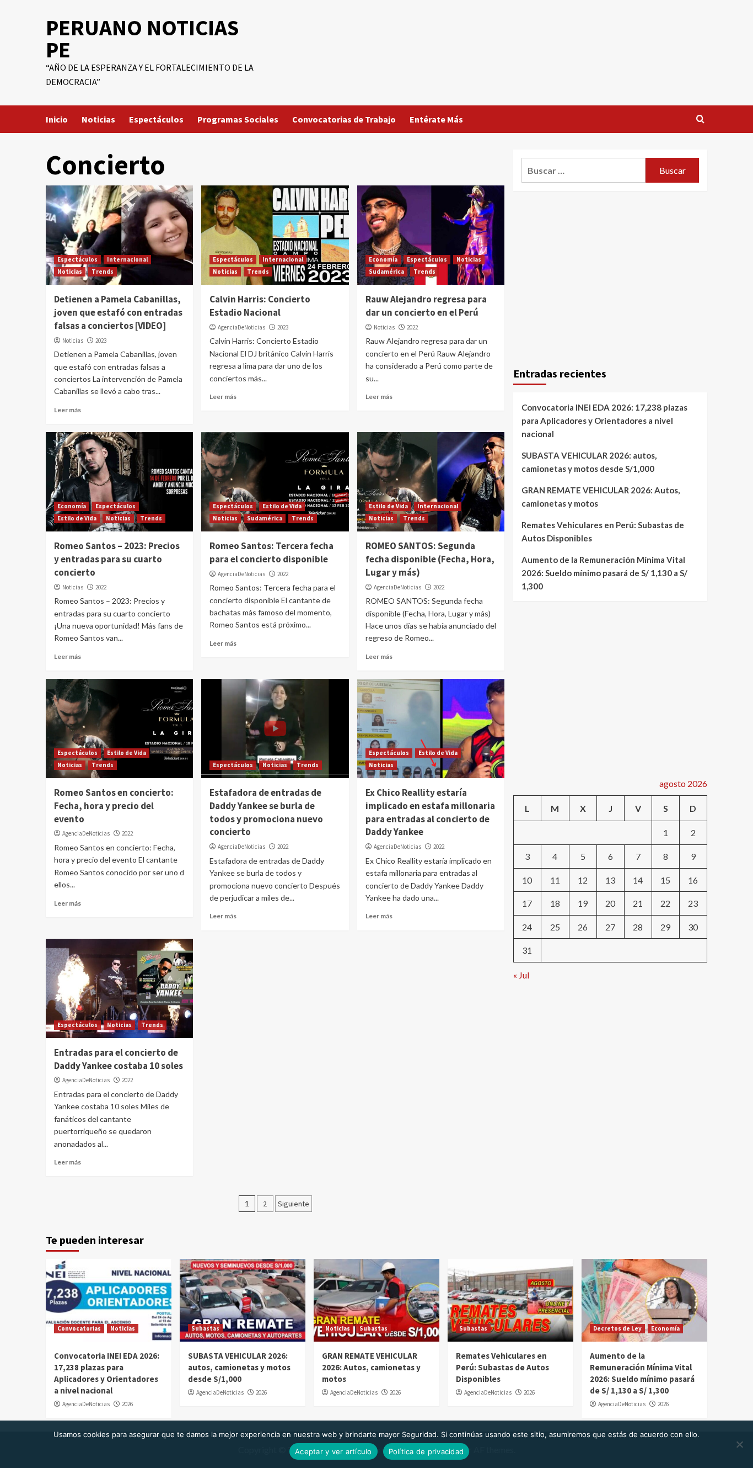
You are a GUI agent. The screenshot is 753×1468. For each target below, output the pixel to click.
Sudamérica (386, 271)
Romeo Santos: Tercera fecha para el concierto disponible (271, 552)
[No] (739, 1444)
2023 (100, 340)
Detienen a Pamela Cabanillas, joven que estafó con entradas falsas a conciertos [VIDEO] (118, 312)
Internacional (127, 259)
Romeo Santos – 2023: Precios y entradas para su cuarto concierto (117, 559)
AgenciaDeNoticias (241, 327)
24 (527, 927)
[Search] (700, 119)
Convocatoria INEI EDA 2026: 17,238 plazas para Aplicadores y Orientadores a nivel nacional (604, 420)
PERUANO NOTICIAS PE (142, 38)
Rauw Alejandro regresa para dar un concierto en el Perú (426, 305)
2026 (127, 1404)
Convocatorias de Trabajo (344, 119)
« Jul (521, 975)
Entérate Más (436, 119)
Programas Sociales (237, 119)
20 (610, 903)
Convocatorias (79, 1328)
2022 (412, 327)
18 (555, 903)
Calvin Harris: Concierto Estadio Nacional (259, 305)
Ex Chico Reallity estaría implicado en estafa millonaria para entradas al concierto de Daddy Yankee (430, 812)
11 (555, 880)
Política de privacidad (426, 1451)
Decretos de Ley (617, 1328)
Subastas (205, 1328)
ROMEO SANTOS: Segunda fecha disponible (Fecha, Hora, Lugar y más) (429, 559)
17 (527, 903)
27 (610, 927)
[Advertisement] (610, 276)
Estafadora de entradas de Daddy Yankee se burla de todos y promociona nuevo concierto (266, 812)
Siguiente (293, 1204)
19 (583, 903)
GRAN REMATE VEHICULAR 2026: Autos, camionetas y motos (600, 496)
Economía (383, 259)
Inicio (57, 119)
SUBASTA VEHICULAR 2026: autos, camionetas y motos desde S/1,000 (589, 462)
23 (693, 903)
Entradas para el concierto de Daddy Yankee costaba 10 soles (118, 1059)
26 (583, 927)
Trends (103, 271)
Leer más (67, 410)
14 (638, 880)
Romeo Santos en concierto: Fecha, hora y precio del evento (114, 805)
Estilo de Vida (76, 518)
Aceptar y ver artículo (333, 1451)
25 (555, 927)
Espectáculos (156, 119)
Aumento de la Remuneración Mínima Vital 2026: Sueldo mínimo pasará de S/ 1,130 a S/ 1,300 (604, 573)
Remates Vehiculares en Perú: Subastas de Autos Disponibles (602, 531)
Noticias (98, 119)
